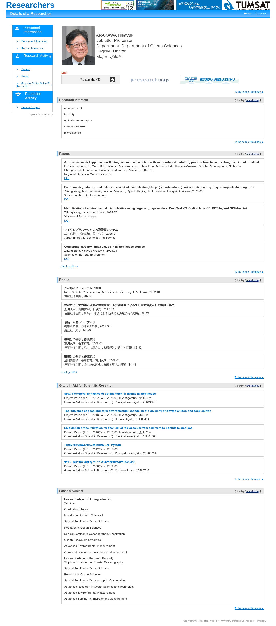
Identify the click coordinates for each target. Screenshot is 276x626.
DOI (66, 178)
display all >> (69, 266)
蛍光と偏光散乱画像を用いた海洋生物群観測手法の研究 (99, 462)
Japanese (260, 13)
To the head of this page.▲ (249, 91)
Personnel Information (34, 41)
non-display (252, 100)
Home (247, 13)
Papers (25, 69)
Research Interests (32, 48)
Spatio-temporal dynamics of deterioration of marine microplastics (110, 393)
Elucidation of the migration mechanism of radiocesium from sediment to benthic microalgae (128, 427)
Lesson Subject (30, 107)
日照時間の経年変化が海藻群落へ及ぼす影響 (92, 445)
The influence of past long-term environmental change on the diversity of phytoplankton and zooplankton (137, 410)
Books (25, 76)
